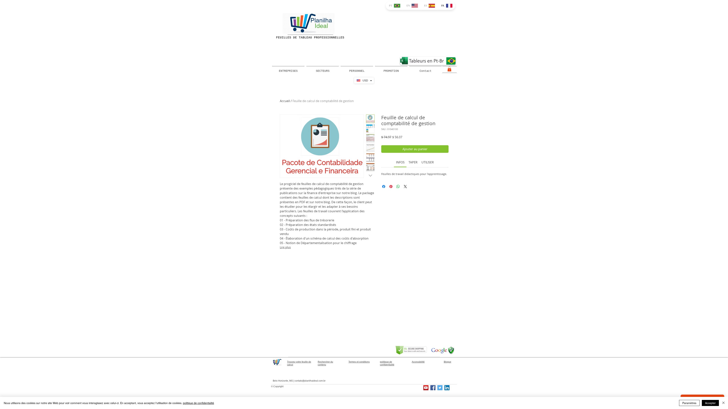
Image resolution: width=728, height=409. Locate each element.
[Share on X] (405, 186)
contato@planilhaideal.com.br (310, 380)
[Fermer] (723, 403)
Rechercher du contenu (325, 363)
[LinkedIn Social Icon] (447, 387)
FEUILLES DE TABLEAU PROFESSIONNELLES (310, 37)
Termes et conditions (359, 362)
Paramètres (689, 403)
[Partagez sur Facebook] (383, 186)
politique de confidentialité (198, 403)
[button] (449, 69)
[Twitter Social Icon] (439, 387)
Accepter (710, 403)
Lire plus (285, 247)
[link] (400, 162)
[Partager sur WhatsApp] (398, 186)
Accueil (285, 101)
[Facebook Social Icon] (432, 387)
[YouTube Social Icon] (425, 387)
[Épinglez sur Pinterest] (391, 186)
